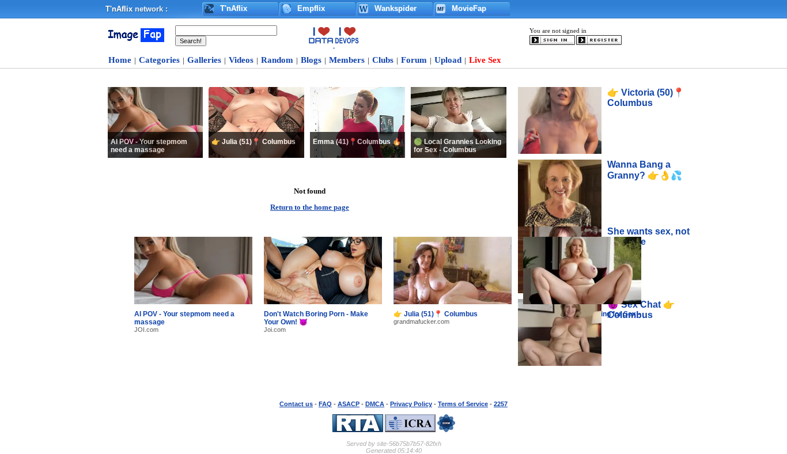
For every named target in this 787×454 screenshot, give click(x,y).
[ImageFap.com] (135, 39)
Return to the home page (309, 207)
